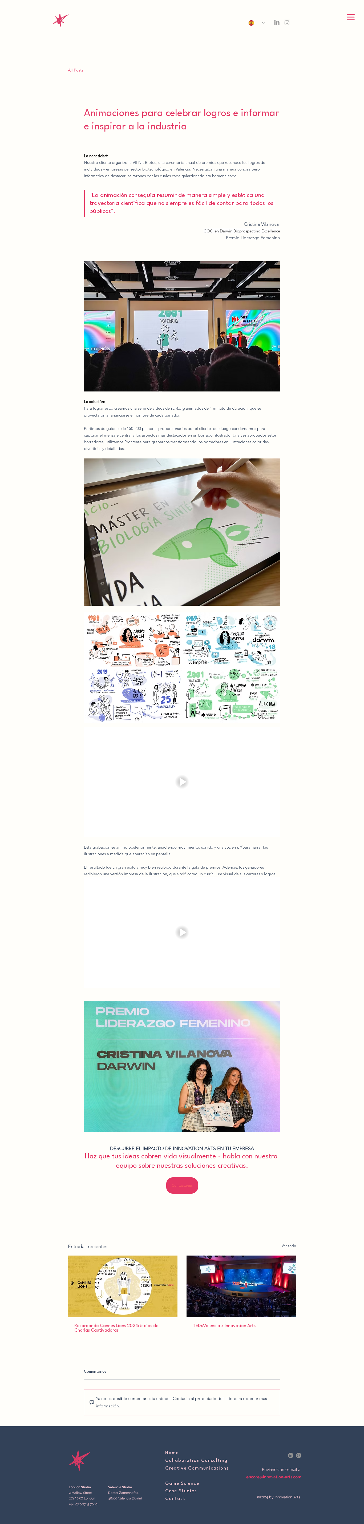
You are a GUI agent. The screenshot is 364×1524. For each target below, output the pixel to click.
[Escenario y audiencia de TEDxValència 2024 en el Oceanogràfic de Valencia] (241, 1286)
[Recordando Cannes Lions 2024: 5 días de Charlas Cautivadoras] (122, 1286)
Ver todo (289, 1245)
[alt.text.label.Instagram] (287, 22)
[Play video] (182, 782)
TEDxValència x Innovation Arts (224, 1326)
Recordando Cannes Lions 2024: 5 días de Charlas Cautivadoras (116, 1328)
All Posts (75, 70)
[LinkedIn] (277, 22)
